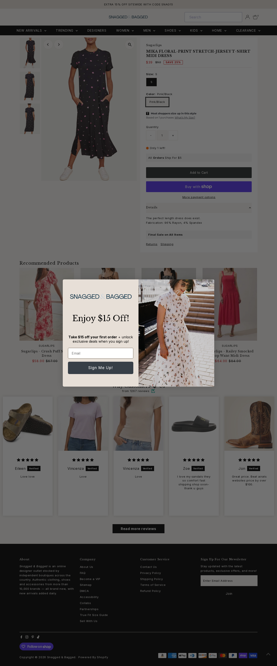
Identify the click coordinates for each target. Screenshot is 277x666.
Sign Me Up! (100, 367)
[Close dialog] (209, 285)
